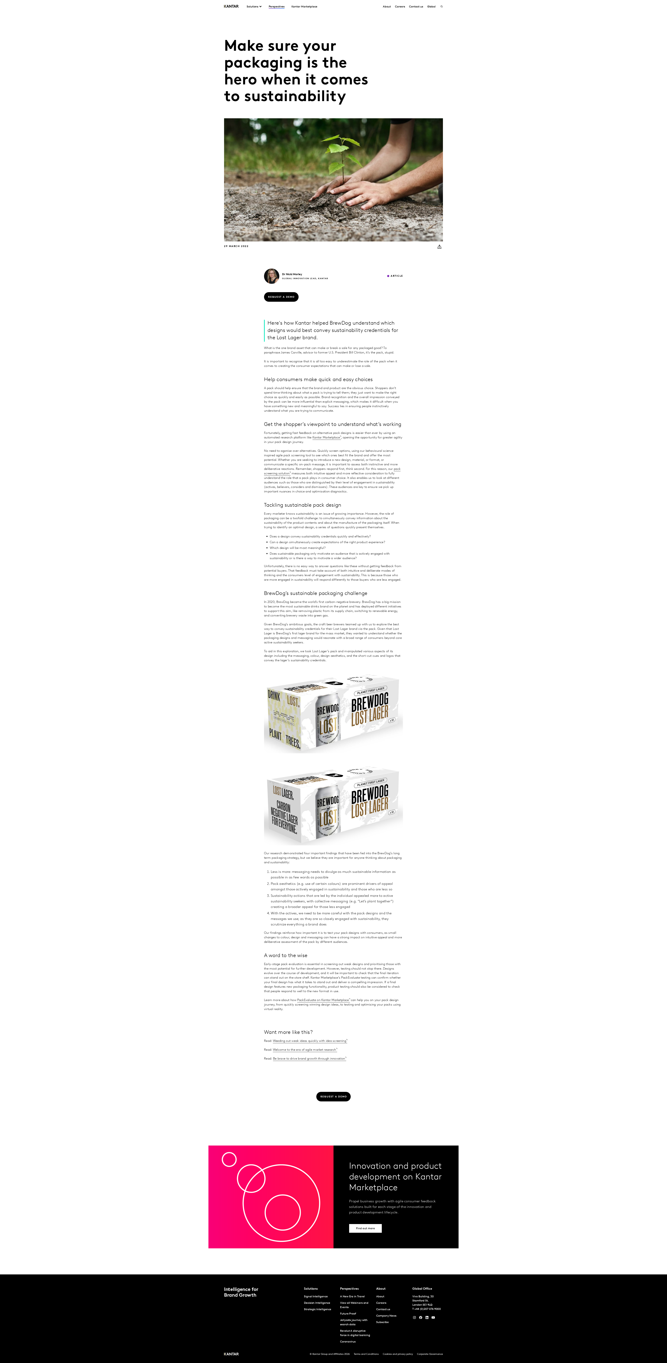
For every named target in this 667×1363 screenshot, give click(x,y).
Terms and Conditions (366, 1354)
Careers (400, 6)
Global (431, 6)
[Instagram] (414, 1318)
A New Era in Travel (352, 1296)
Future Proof (348, 1313)
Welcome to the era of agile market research (304, 1050)
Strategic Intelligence (317, 1309)
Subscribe (382, 1322)
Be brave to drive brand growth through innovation (309, 1058)
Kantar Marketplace (304, 6)
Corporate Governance (430, 1354)
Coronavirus (348, 1341)
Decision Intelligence (317, 1303)
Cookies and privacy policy (398, 1354)
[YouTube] (427, 1318)
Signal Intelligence (316, 1296)
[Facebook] (421, 1318)
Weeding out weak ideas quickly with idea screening (309, 1041)
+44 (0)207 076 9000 (427, 1309)
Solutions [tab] (252, 6)
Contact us (416, 6)
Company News (386, 1316)
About (387, 6)
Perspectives (277, 6)
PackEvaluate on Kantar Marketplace (323, 1000)
